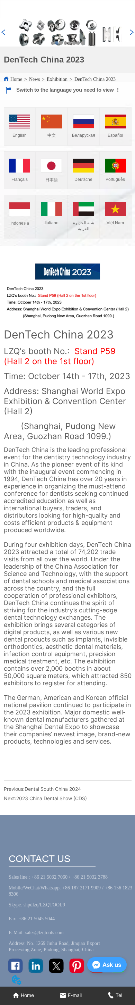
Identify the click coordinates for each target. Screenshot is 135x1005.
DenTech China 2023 (95, 79)
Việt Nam (115, 222)
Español (115, 135)
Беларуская (83, 135)
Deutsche (83, 179)
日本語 (51, 179)
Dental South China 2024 (53, 789)
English (19, 135)
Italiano (51, 222)
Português (115, 179)
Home (16, 79)
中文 (51, 135)
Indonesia (19, 223)
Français (19, 179)
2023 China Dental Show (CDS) (51, 798)
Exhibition (57, 79)
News (34, 79)
